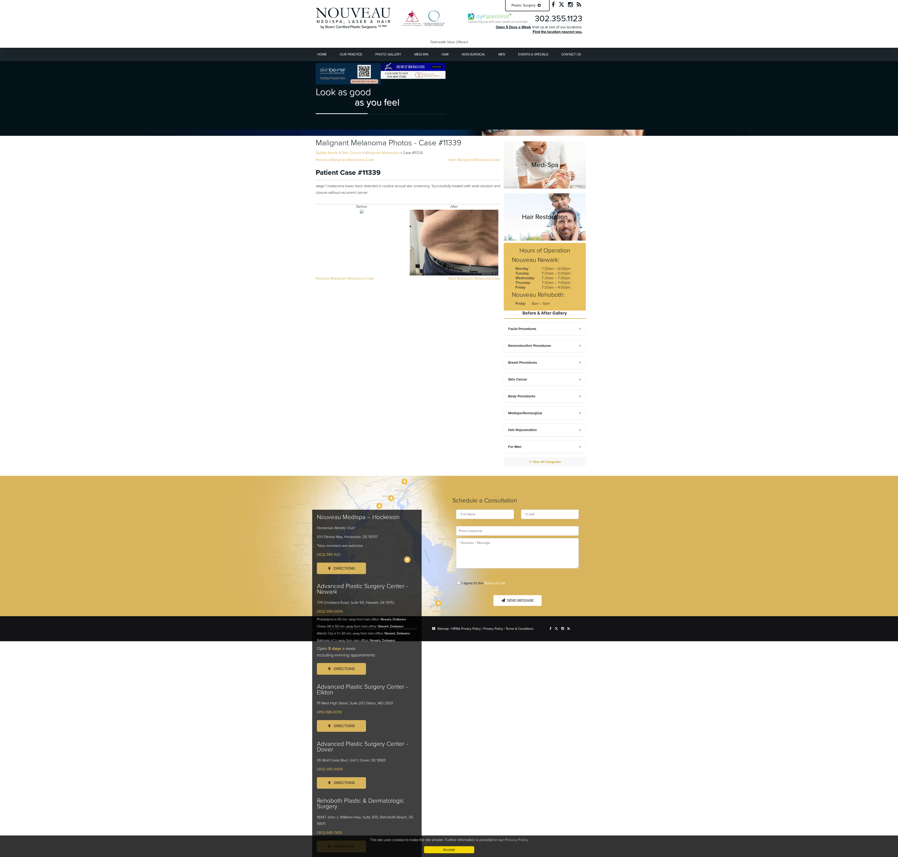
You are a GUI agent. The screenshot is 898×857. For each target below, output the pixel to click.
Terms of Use (494, 583)
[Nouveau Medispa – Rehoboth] (438, 603)
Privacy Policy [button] (516, 840)
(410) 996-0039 (329, 712)
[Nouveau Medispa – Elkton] (379, 506)
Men (501, 54)
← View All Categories (545, 462)
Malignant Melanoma (382, 152)
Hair (445, 54)
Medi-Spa (421, 54)
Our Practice (351, 54)
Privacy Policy (493, 629)
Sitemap (443, 629)
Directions (344, 568)
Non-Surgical (473, 54)
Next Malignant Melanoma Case (474, 159)
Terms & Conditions (520, 629)
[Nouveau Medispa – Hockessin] (404, 481)
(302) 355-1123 (328, 554)
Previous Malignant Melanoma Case (345, 159)
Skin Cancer (351, 152)
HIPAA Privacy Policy (466, 629)
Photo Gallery (388, 54)
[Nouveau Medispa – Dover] (407, 560)
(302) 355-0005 (330, 611)
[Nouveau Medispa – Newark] (391, 498)
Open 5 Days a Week (513, 27)
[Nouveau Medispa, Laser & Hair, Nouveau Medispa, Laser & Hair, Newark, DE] (353, 18)
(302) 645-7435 (329, 832)
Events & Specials (533, 54)
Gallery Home (327, 152)
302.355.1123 (558, 19)
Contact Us (571, 54)
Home (322, 54)
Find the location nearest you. (557, 31)
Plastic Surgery (523, 5)
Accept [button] (449, 849)
